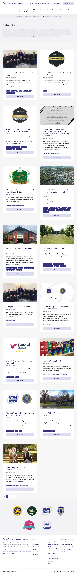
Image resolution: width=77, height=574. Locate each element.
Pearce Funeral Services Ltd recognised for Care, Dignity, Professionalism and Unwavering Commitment (56, 132)
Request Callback (68, 3)
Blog (61, 10)
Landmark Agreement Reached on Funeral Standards (57, 308)
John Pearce (57, 30)
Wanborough (6, 34)
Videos (53, 36)
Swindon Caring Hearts (52, 361)
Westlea (48, 32)
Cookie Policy (36, 555)
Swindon (40, 36)
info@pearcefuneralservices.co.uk (40, 3)
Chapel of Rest (51, 542)
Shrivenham (6, 36)
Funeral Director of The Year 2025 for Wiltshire (57, 74)
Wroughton (21, 550)
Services (42, 10)
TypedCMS (71, 571)
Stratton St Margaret (66, 30)
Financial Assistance (15, 36)
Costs (48, 10)
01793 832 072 (57, 3)
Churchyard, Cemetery (67, 539)
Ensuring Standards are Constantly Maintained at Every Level (20, 414)
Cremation (64, 542)
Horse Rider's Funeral (51, 413)
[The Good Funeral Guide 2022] (32, 511)
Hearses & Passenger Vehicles (52, 545)
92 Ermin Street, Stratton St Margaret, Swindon (28, 16)
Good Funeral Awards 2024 (23, 32)
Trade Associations (24, 36)
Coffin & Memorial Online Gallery (52, 550)
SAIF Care (58, 36)
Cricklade (26, 550)
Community (42, 30)
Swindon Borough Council (16, 34)
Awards (5, 30)
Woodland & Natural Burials (66, 551)
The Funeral (50, 539)
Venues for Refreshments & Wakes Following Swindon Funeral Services (57, 192)
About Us (15, 11)
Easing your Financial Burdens (18, 307)
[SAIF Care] (47, 525)
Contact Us (67, 11)
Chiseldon (13, 553)
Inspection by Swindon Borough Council (19, 249)
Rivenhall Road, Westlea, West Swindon (52, 16)
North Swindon (68, 32)
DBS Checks (25, 34)
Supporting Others (33, 36)
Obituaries (55, 10)
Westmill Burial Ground (65, 34)
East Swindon (13, 32)
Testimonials (36, 547)
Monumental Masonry (53, 556)
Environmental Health (33, 34)
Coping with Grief (50, 30)
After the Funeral (35, 11)
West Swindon (6, 32)
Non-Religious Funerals (67, 547)
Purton (4, 553)
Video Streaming (51, 554)
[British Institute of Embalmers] (60, 511)
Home (9, 10)
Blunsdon (54, 32)
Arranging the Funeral (27, 11)
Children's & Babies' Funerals (66, 555)
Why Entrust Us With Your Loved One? (19, 74)
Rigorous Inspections (34, 30)
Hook (8, 553)
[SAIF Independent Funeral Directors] (47, 511)
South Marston (60, 32)
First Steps (20, 11)
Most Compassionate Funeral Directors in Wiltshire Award (18, 130)
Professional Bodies (24, 30)
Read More (20, 96)
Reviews (10, 30)
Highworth (33, 32)
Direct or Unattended (66, 544)
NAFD (18, 30)
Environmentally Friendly (54, 34)
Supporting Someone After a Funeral (17, 468)
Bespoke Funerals (47, 36)
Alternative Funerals (44, 34)
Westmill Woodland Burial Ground (57, 248)
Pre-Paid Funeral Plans (53, 559)
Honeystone (64, 571)
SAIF (14, 30)
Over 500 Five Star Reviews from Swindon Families (19, 362)
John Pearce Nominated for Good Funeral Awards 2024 (20, 191)
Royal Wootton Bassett (41, 32)
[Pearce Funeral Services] (13, 3)
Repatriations (50, 561)
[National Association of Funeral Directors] (17, 511)
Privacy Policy (36, 552)
